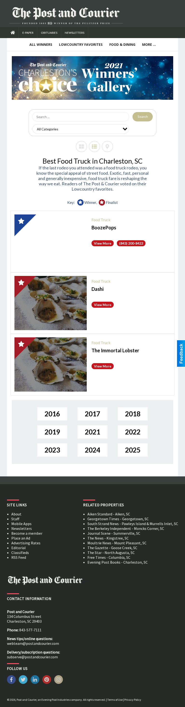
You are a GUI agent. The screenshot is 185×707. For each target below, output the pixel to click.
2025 (132, 450)
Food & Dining (122, 44)
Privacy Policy (132, 699)
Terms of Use (115, 699)
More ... (149, 44)
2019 (52, 432)
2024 (92, 450)
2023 (52, 450)
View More (102, 243)
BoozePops (104, 227)
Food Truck (101, 219)
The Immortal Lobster (115, 350)
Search (143, 116)
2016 (52, 414)
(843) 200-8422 (131, 243)
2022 (132, 432)
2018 (132, 414)
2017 (92, 414)
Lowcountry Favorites (81, 44)
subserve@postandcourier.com (32, 656)
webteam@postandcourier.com (33, 643)
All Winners (40, 44)
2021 (92, 432)
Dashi (98, 289)
